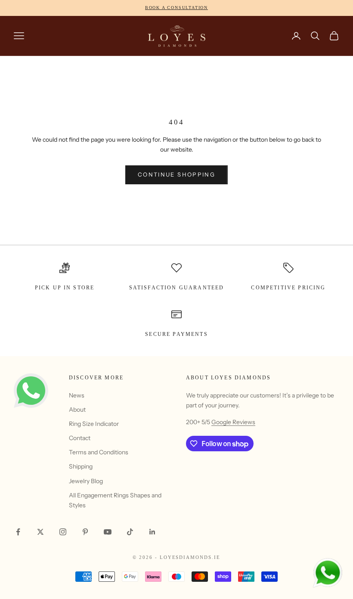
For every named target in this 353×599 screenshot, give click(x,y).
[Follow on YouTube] (107, 532)
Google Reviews (233, 422)
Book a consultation (176, 7)
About (77, 409)
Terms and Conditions (98, 452)
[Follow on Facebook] (18, 532)
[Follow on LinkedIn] (152, 532)
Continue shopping (176, 174)
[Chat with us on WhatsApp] (327, 573)
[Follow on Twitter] (40, 532)
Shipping (81, 466)
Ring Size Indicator (94, 424)
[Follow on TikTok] (130, 532)
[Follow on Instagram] (63, 532)
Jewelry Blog (86, 481)
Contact (79, 438)
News (76, 395)
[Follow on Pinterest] (85, 532)
